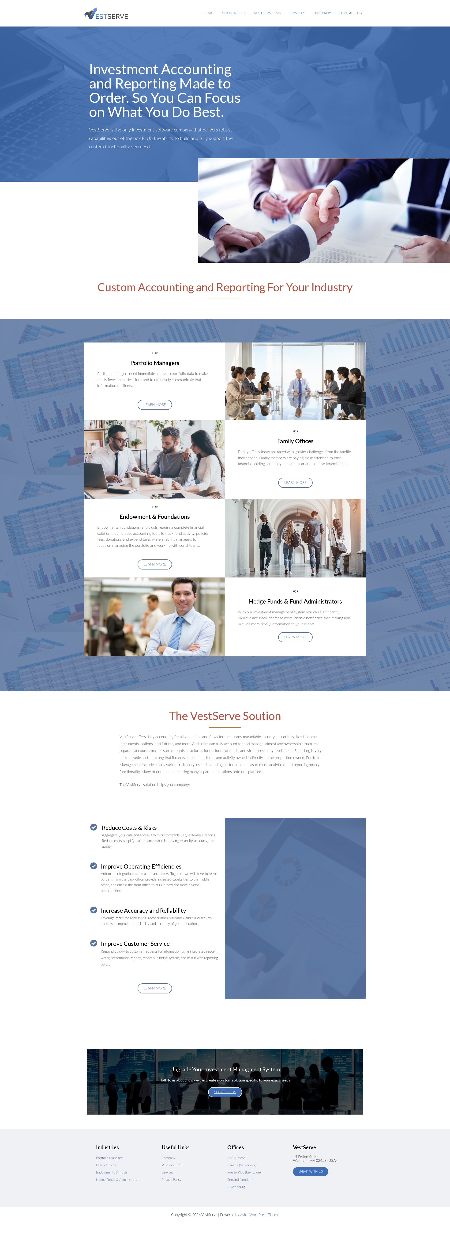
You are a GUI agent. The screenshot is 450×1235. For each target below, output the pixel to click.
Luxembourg (236, 1187)
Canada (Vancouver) (241, 1165)
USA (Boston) (237, 1158)
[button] (233, 13)
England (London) (239, 1179)
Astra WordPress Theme (259, 1215)
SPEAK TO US (225, 1092)
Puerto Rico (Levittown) (244, 1172)
